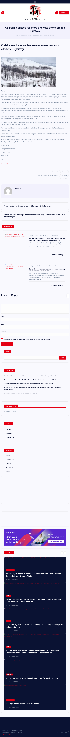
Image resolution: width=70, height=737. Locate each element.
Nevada (65, 175)
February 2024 (10, 437)
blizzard (65, 172)
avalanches (56, 172)
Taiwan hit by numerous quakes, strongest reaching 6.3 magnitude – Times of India (28, 383)
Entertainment (10, 459)
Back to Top (64, 732)
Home (18, 35)
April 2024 (9, 429)
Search (8, 351)
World (2, 53)
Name (3, 316)
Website (3, 331)
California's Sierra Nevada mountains (49, 175)
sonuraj (18, 188)
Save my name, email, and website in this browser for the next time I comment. (27, 339)
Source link (4, 164)
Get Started (64, 12)
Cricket (8, 455)
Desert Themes (7, 734)
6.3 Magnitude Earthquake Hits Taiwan (22, 704)
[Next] (65, 552)
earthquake (32, 266)
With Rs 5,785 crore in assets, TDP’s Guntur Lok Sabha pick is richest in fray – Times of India (31, 376)
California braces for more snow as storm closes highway (37, 35)
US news (64, 178)
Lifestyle (8, 463)
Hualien (39, 266)
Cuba (36, 235)
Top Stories (9, 467)
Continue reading (57, 255)
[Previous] (62, 552)
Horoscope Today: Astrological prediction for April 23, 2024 (21, 393)
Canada (31, 235)
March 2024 (9, 433)
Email (3, 324)
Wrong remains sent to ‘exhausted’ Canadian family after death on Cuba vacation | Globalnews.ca (33, 379)
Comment (4, 303)
